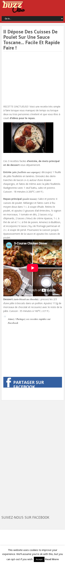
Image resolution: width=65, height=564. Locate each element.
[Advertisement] (31, 78)
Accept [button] (39, 559)
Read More (52, 559)
